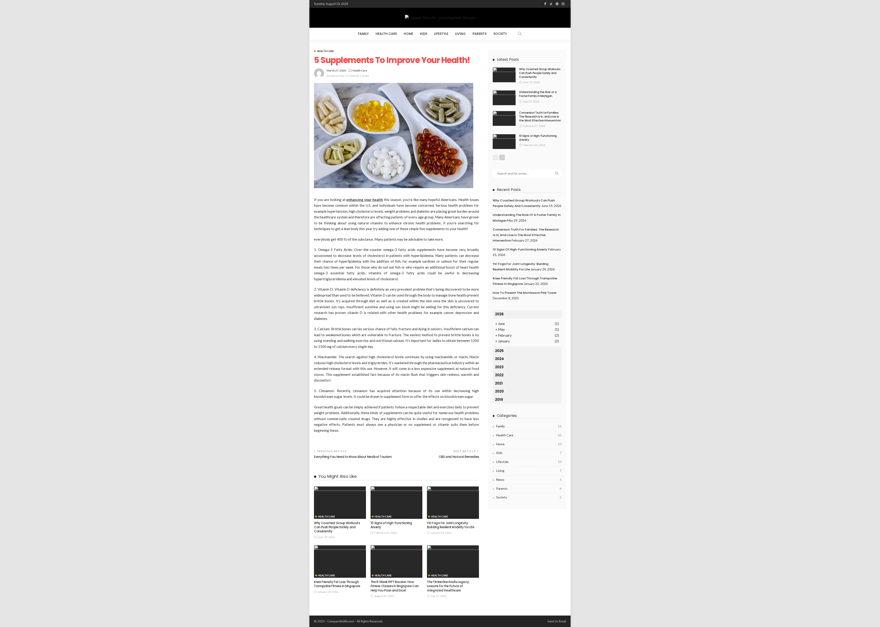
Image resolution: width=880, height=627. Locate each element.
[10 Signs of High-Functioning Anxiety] (397, 502)
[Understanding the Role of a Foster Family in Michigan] (504, 97)
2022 (499, 375)
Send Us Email (556, 621)
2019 (499, 399)
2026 (499, 314)
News (528, 479)
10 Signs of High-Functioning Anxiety (391, 525)
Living (460, 33)
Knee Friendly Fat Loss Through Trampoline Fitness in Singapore (337, 584)
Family (363, 33)
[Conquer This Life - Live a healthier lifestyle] (440, 18)
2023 (499, 367)
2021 (499, 383)
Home (408, 33)
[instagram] (563, 4)
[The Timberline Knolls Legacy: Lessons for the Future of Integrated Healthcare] (453, 561)
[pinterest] (557, 4)
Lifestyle (441, 33)
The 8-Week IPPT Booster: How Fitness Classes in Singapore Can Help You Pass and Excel (395, 586)
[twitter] (551, 4)
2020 (499, 391)
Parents (480, 33)
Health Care (386, 33)
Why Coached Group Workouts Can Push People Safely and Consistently (337, 527)
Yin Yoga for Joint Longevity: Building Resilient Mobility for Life (450, 525)
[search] (520, 34)
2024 (499, 358)
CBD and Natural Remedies (459, 457)
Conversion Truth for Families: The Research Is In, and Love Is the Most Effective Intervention (540, 116)
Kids (423, 33)
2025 (499, 350)
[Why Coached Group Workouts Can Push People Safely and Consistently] (340, 502)
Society (500, 33)
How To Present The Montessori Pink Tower (525, 293)
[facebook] (545, 4)
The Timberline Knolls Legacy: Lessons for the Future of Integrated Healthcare (448, 586)
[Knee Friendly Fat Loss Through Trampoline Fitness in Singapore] (340, 561)
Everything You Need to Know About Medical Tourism (352, 457)
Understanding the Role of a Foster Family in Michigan (537, 94)
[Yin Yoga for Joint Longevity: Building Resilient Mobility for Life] (453, 502)
